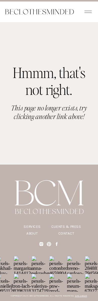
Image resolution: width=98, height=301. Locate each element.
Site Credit (81, 296)
